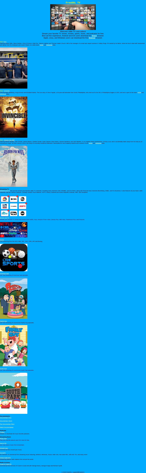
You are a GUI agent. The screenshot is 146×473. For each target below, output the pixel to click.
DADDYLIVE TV (5, 191)
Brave (94, 36)
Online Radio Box (5, 458)
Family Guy (3, 321)
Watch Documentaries (6, 427)
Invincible (7, 91)
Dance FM (3, 443)
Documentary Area (5, 418)
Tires (4, 42)
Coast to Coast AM (5, 464)
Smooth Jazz (4, 448)
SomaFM (3, 453)
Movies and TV (4, 218)
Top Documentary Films (7, 424)
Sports (2, 240)
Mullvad (92, 38)
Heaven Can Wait (9, 140)
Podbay (2, 432)
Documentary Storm (6, 421)
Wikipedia (49, 45)
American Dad (4, 273)
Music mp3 (3, 438)
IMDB (41, 45)
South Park (3, 368)
